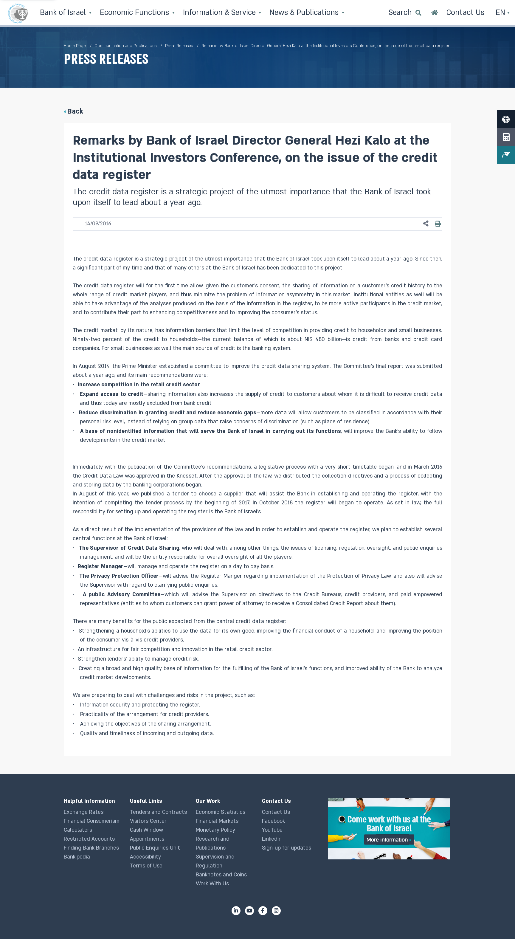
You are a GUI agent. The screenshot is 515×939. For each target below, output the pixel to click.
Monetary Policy (215, 830)
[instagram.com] (276, 910)
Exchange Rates (83, 812)
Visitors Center (148, 821)
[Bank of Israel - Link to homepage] (18, 13)
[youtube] (249, 910)
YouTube (272, 830)
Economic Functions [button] (135, 13)
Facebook (273, 821)
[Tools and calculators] (506, 137)
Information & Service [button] (220, 13)
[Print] (437, 223)
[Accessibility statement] (506, 119)
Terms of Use (146, 865)
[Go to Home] (434, 13)
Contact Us (276, 812)
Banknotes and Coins (221, 874)
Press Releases (179, 46)
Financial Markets (217, 821)
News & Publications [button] (305, 13)
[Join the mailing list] (506, 155)
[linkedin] (236, 910)
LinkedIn (272, 839)
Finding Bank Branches (91, 848)
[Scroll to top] (499, 923)
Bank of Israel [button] (64, 13)
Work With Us (212, 883)
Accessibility (145, 856)
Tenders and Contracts (158, 812)
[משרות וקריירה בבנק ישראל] (389, 828)
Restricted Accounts (89, 839)
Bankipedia (77, 856)
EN (501, 13)
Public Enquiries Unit (155, 848)
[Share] (425, 224)
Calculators (78, 830)
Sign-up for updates (286, 848)
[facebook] (262, 910)
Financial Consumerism (92, 821)
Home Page (75, 46)
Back (75, 111)
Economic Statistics (220, 812)
